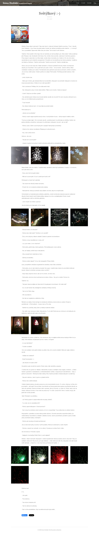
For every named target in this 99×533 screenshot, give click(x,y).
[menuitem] (78, 3)
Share (25, 515)
